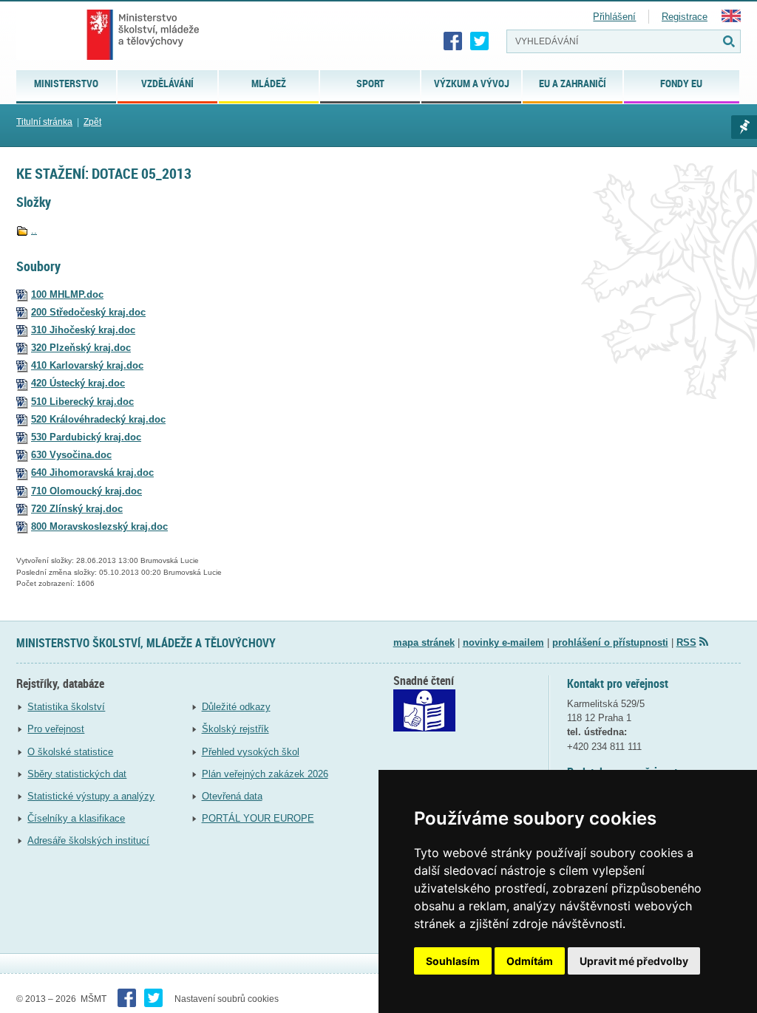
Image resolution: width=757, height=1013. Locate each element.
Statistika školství (66, 706)
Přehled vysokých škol (250, 751)
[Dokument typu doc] (22, 294)
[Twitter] (479, 41)
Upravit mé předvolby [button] (634, 961)
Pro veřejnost (55, 728)
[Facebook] (453, 41)
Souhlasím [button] (453, 961)
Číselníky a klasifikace (76, 818)
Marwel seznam (744, 127)
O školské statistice (70, 751)
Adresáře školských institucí (88, 840)
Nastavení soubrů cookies (226, 999)
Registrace (684, 16)
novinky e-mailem (503, 642)
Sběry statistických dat (76, 774)
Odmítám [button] (529, 961)
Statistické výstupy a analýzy (91, 796)
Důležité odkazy (236, 706)
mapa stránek (424, 642)
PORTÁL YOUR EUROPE (258, 818)
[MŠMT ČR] (143, 35)
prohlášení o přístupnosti (610, 642)
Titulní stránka (44, 122)
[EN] (731, 18)
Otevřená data (232, 796)
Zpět (92, 122)
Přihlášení (614, 16)
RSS (686, 642)
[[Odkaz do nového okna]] (424, 728)
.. (34, 230)
